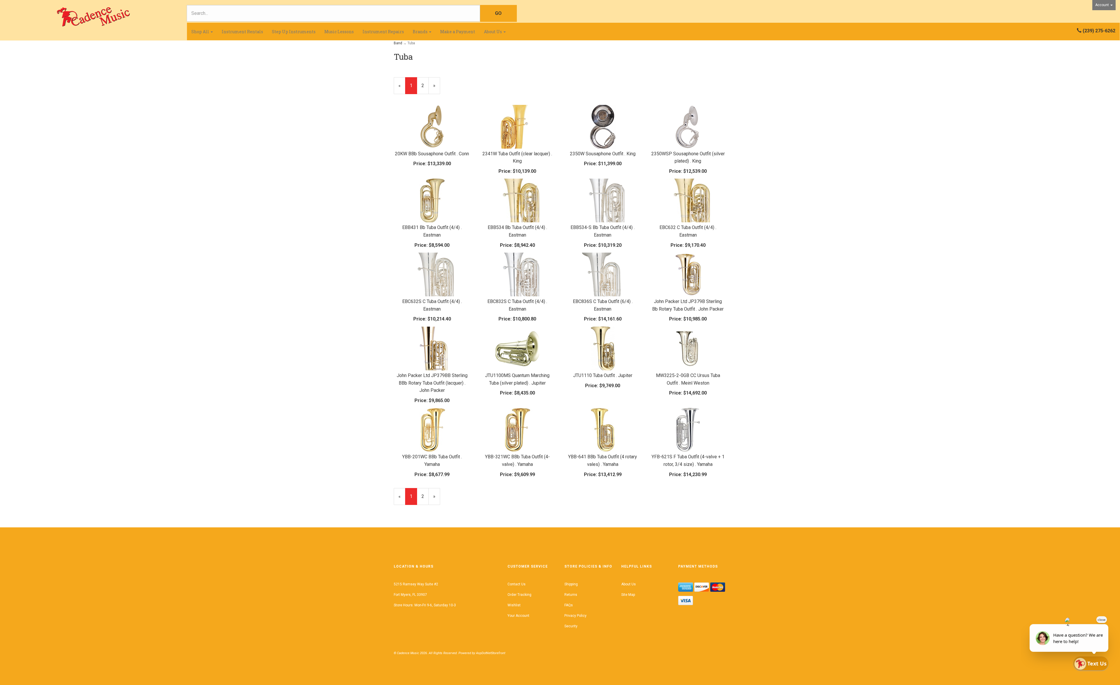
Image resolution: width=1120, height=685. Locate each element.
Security (571, 626)
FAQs (568, 605)
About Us (493, 31)
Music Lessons (339, 31)
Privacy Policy (575, 616)
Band (398, 43)
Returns (570, 595)
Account (1102, 5)
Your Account (518, 616)
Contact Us (517, 584)
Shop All (200, 31)
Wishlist (514, 605)
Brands (420, 31)
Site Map (628, 595)
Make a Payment (457, 31)
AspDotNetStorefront (490, 653)
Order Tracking (519, 595)
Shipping (571, 584)
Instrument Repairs (383, 31)
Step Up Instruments (294, 31)
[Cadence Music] (93, 16)
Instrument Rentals (242, 31)
